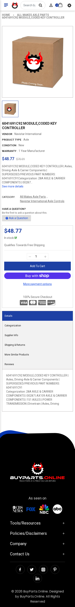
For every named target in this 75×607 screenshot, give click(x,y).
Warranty (9, 151)
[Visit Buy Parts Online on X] (31, 569)
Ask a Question (18, 218)
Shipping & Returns (15, 345)
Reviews (9, 364)
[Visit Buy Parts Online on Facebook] (20, 569)
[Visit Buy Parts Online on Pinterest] (55, 569)
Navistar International (27, 134)
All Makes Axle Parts (33, 196)
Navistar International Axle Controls (42, 201)
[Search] (40, 5)
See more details (12, 186)
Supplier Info (11, 335)
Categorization (13, 325)
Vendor (7, 134)
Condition (9, 145)
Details (8, 315)
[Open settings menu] (69, 5)
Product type (11, 139)
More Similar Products (17, 354)
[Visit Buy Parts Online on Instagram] (43, 569)
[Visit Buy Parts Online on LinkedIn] (37, 578)
